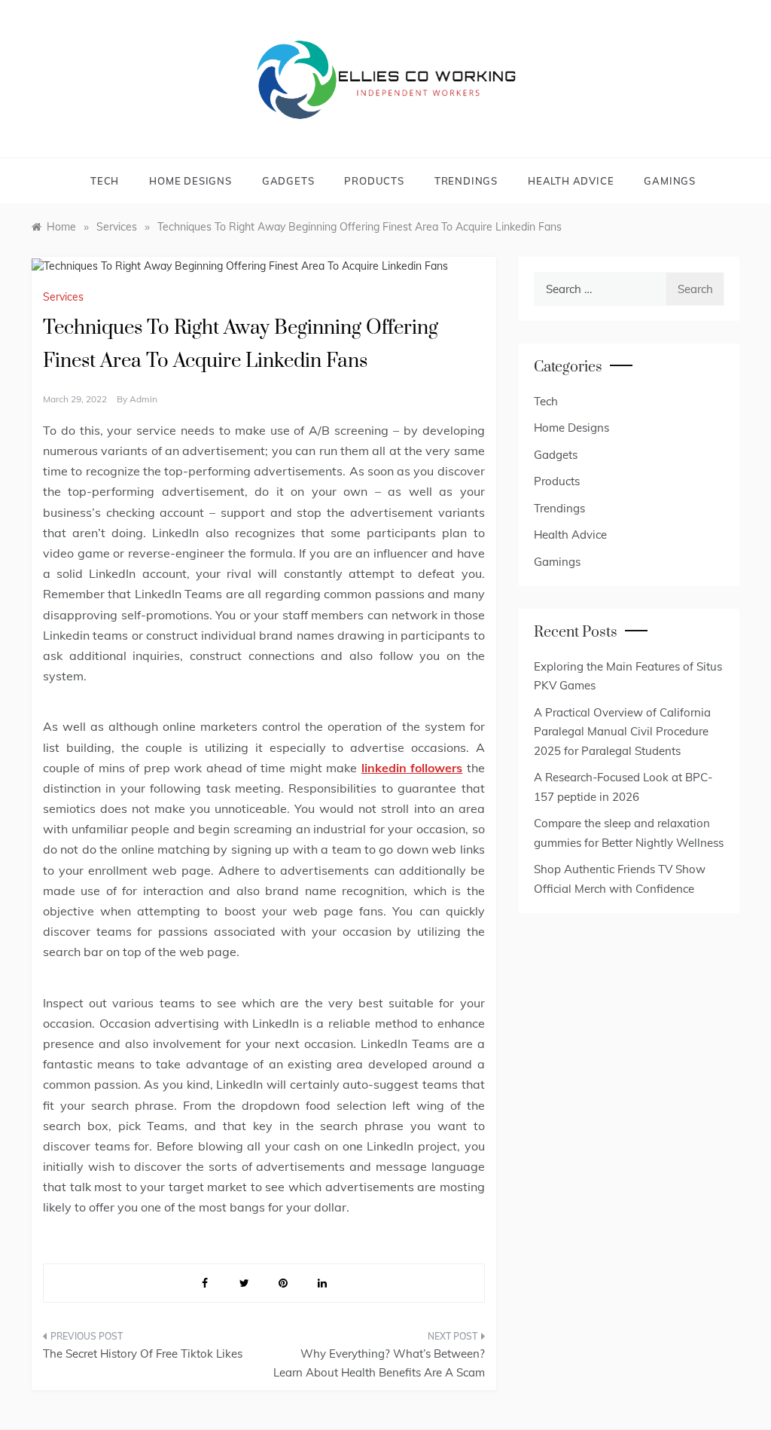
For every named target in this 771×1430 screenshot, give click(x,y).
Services (63, 297)
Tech (104, 181)
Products (374, 181)
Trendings (466, 181)
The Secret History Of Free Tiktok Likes (142, 1353)
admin (143, 399)
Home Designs (190, 181)
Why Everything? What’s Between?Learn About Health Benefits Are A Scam (378, 1363)
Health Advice (571, 181)
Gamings (670, 181)
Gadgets (288, 181)
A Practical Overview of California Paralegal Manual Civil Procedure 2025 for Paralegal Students (622, 731)
